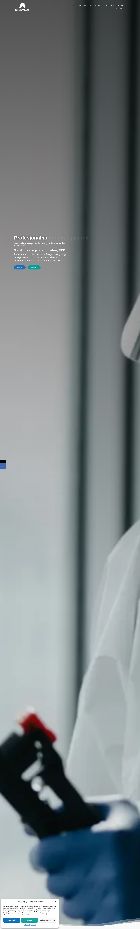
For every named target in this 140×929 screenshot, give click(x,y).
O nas (79, 5)
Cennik (98, 5)
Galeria (119, 5)
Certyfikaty (109, 5)
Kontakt (119, 9)
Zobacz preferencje (47, 920)
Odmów (29, 920)
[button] (55, 902)
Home (72, 5)
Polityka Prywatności (30, 925)
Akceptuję (12, 920)
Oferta (87, 5)
